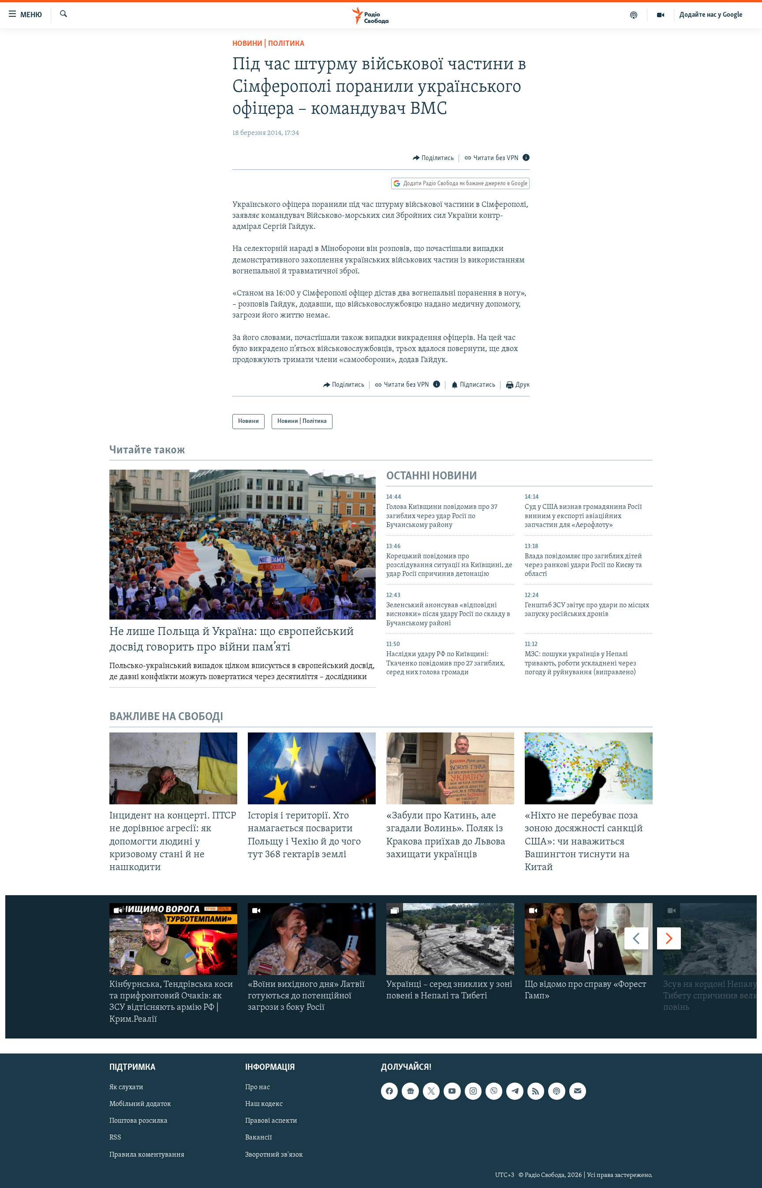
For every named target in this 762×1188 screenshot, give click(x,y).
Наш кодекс (264, 1104)
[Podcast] (556, 1091)
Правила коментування (146, 1154)
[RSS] (535, 1091)
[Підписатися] (577, 1091)
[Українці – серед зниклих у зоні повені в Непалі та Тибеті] (450, 939)
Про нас (257, 1087)
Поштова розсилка (138, 1120)
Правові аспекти (271, 1120)
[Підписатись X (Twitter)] (431, 1091)
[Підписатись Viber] (494, 1091)
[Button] (433, 158)
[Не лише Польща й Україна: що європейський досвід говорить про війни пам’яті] (242, 545)
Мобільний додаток (140, 1104)
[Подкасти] (633, 15)
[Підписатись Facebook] (389, 1091)
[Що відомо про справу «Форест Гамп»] (589, 939)
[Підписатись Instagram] (473, 1091)
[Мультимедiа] (660, 15)
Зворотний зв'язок (274, 1154)
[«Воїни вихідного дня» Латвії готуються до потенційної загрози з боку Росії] (312, 939)
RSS (115, 1137)
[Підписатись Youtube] (452, 1091)
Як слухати (126, 1087)
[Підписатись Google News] (410, 1091)
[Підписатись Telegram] (514, 1091)
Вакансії (258, 1137)
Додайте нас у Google (711, 15)
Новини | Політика (268, 44)
